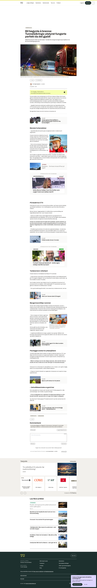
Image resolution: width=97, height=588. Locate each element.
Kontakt (22, 578)
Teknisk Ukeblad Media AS (30, 583)
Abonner (88, 2)
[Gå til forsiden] (21, 3)
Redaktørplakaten (49, 571)
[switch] (65, 92)
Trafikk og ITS (29, 27)
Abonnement (23, 575)
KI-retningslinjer (62, 567)
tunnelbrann (41, 415)
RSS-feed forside (44, 561)
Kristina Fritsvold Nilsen (25, 562)
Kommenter (39, 80)
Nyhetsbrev (61, 561)
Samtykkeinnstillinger (64, 563)
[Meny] (93, 2)
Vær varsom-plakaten (38, 571)
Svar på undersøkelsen (77, 584)
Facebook (42, 563)
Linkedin (41, 565)
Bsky (41, 567)
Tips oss (74, 555)
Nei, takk (85, 584)
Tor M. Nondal (23, 567)
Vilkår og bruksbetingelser (65, 565)
